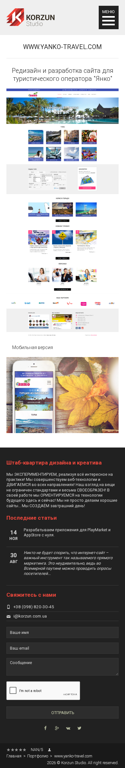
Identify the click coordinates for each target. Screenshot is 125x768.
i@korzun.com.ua (30, 616)
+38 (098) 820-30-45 (33, 606)
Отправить (62, 712)
